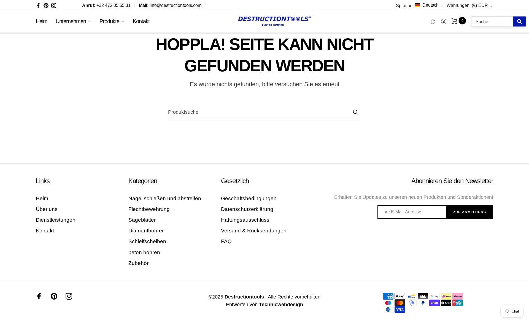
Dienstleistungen (55, 220)
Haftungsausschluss (245, 220)
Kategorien (142, 180)
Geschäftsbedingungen (249, 198)
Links (43, 180)
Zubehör (138, 263)
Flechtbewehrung (149, 209)
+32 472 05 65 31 (106, 5)
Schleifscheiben (147, 241)
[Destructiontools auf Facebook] (38, 5)
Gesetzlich (235, 180)
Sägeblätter (142, 220)
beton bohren (144, 252)
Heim (41, 21)
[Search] (519, 22)
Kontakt (141, 21)
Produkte (109, 21)
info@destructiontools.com (170, 5)
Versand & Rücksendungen (254, 231)
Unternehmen (71, 21)
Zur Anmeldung (469, 212)
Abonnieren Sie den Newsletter (452, 180)
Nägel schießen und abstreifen (164, 198)
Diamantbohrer (146, 231)
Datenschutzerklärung (247, 209)
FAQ (226, 241)
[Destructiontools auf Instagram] (53, 5)
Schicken (355, 112)
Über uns (47, 209)
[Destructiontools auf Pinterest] (46, 5)
